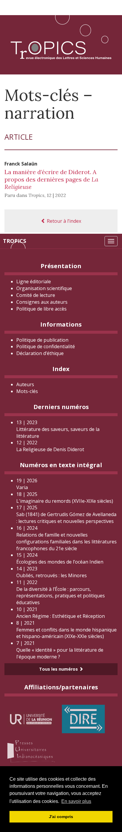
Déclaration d (40, 353)
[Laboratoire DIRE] (83, 718)
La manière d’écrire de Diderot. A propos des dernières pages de (51, 179)
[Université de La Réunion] (31, 718)
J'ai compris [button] (61, 816)
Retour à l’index (63, 221)
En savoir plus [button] (76, 801)
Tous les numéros (59, 669)
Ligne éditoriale (33, 281)
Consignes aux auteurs (42, 302)
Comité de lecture (35, 295)
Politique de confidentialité (45, 346)
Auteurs (25, 384)
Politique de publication (42, 340)
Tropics (14, 240)
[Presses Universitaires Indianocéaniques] (31, 750)
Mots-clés (27, 391)
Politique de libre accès (41, 309)
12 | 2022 (56, 195)
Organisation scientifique (44, 288)
